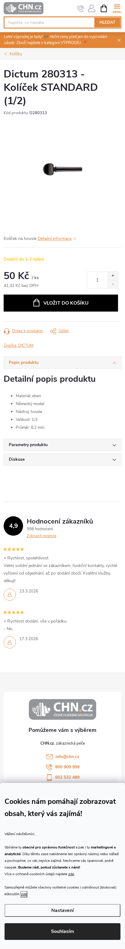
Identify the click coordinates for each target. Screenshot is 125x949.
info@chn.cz (67, 757)
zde (71, 874)
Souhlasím (62, 931)
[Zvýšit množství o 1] (113, 276)
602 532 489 (67, 777)
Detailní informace (55, 238)
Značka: (18, 345)
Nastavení (62, 910)
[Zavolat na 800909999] (80, 8)
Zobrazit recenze (41, 536)
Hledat (107, 22)
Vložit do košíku (66, 303)
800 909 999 (67, 767)
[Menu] (117, 8)
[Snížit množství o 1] (113, 284)
